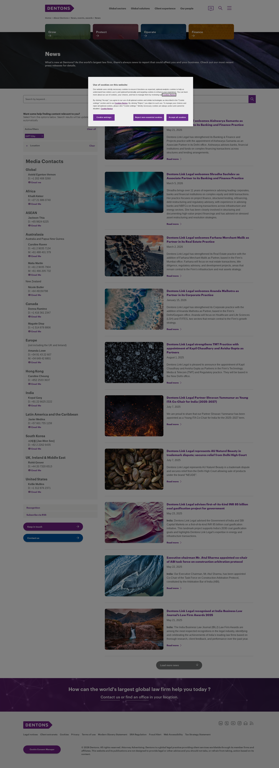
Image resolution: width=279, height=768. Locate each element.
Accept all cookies (177, 117)
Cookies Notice (169, 95)
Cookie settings (104, 117)
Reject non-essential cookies (148, 117)
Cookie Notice (107, 109)
